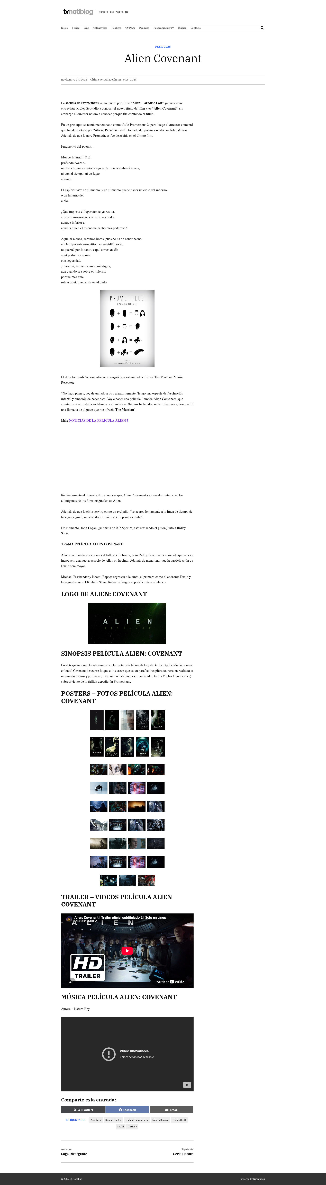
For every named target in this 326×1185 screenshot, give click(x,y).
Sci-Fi (120, 1126)
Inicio (64, 27)
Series (75, 27)
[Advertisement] (127, 452)
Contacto (196, 27)
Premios (144, 27)
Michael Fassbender (136, 1119)
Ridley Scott (179, 1119)
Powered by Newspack (252, 1178)
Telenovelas (100, 27)
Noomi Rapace (160, 1119)
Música (182, 27)
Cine (86, 27)
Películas (163, 46)
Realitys (116, 27)
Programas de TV (163, 27)
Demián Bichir (113, 1119)
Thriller (132, 1126)
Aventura (95, 1119)
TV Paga (130, 27)
